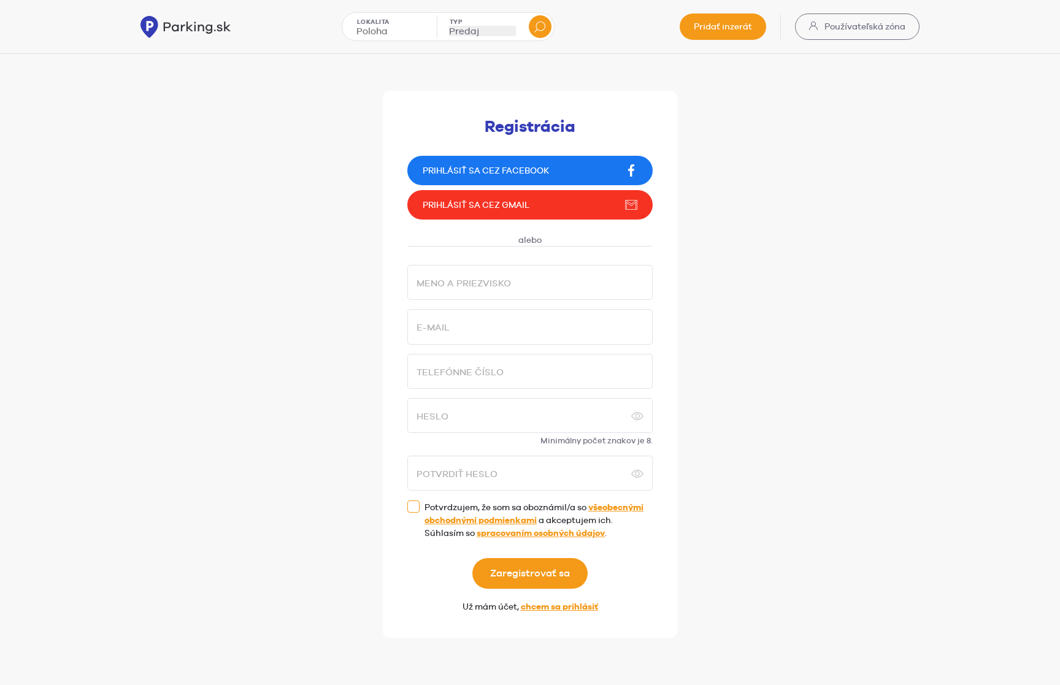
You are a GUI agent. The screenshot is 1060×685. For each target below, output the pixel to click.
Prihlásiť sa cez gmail (476, 205)
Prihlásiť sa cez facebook (486, 170)
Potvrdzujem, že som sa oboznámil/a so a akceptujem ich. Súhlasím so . (533, 520)
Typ (456, 21)
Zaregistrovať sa (530, 573)
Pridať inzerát (723, 26)
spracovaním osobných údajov (541, 533)
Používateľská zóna (864, 26)
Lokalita (373, 21)
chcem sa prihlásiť (559, 606)
